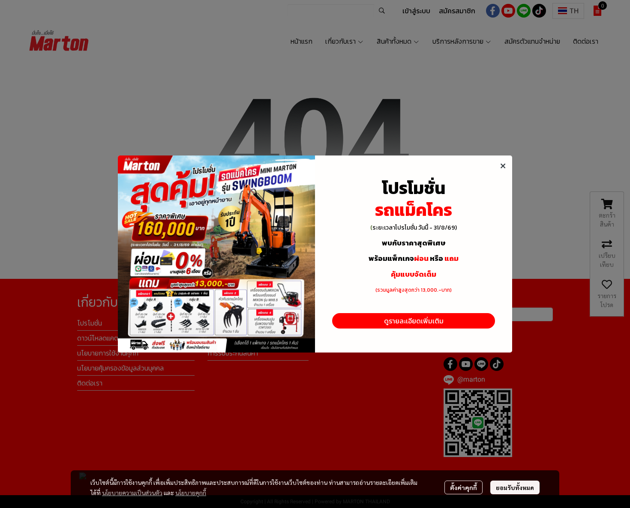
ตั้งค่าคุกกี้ (463, 487)
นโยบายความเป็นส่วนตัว (132, 492)
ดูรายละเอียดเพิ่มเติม (414, 321)
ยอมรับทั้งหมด (515, 487)
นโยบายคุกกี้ (190, 492)
